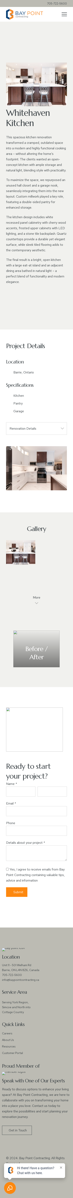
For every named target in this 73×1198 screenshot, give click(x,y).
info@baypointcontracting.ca (20, 980)
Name (11, 784)
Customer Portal (12, 1053)
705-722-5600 (57, 3)
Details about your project (25, 842)
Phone (10, 823)
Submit (18, 892)
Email (11, 803)
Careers (7, 1033)
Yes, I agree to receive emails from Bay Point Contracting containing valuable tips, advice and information (35, 875)
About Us (8, 1040)
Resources (8, 1046)
